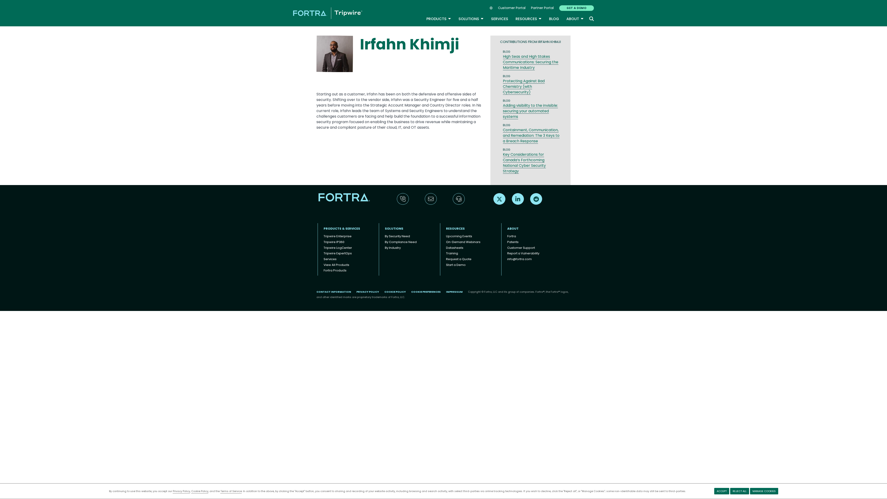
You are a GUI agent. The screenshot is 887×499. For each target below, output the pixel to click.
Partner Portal (542, 8)
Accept (722, 491)
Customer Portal (512, 8)
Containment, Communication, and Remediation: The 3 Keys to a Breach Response (531, 135)
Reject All (740, 491)
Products (438, 18)
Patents (513, 242)
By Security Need (397, 236)
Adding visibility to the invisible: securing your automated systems (530, 111)
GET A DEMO (576, 8)
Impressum (454, 292)
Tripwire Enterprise (338, 236)
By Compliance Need (401, 242)
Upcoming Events (459, 236)
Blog (554, 18)
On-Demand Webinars (463, 242)
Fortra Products (335, 270)
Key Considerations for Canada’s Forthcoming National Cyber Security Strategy (524, 163)
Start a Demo (456, 265)
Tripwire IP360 (334, 242)
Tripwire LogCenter (338, 248)
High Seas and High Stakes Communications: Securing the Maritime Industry (530, 62)
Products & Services (342, 228)
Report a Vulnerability (523, 253)
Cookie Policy (199, 491)
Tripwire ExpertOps (338, 253)
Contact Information (333, 292)
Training (452, 253)
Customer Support (521, 248)
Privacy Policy (181, 491)
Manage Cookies (764, 491)
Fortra (511, 236)
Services (499, 18)
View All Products (336, 265)
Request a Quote (458, 259)
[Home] (327, 13)
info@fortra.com (519, 259)
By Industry (393, 248)
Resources (529, 18)
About (575, 18)
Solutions (471, 18)
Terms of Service (231, 491)
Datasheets (454, 248)
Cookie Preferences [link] (426, 292)
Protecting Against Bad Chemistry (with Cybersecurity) (524, 86)
